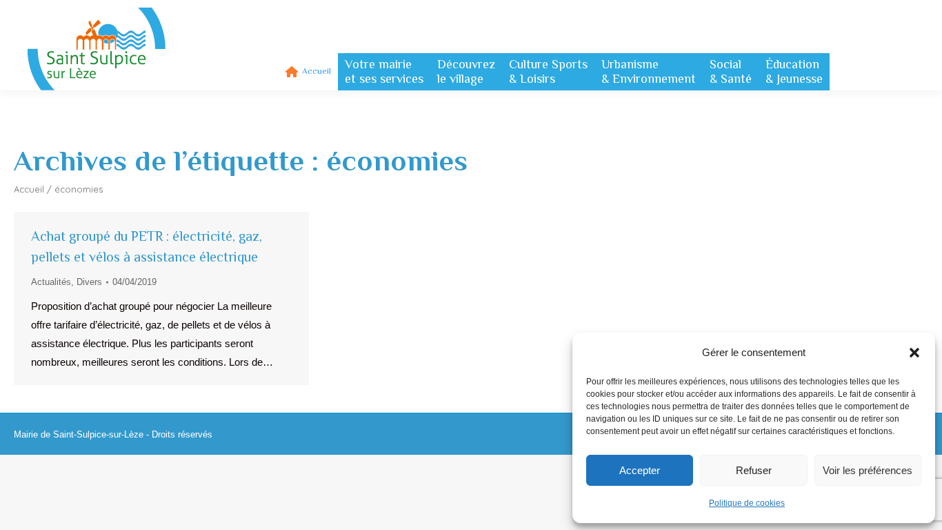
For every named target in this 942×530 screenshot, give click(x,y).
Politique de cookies (747, 503)
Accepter (639, 470)
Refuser (754, 470)
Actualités (51, 282)
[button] (914, 353)
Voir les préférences (867, 470)
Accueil (29, 189)
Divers (89, 282)
